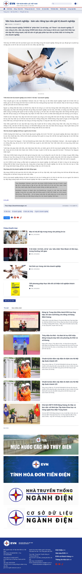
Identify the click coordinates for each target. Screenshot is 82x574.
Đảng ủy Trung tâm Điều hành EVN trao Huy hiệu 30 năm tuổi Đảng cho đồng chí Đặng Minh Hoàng (59, 314)
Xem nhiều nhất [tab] (17, 308)
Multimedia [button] (63, 9)
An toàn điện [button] (45, 9)
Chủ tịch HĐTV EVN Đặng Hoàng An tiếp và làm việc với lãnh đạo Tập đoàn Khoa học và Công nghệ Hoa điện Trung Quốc (59, 407)
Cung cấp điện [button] (72, 9)
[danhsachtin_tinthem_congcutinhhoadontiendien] (41, 469)
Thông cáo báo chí (30, 9)
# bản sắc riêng (28, 211)
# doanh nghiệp (17, 211)
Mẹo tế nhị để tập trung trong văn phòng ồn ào (47, 232)
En (77, 3)
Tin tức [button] (38, 9)
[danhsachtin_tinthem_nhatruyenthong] (41, 494)
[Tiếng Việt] (20, 3)
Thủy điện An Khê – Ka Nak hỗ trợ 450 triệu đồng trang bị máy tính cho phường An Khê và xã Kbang (60, 338)
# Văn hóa (7, 211)
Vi (75, 3)
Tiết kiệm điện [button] (54, 9)
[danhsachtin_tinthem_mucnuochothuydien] (41, 444)
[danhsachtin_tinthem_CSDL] (41, 517)
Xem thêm (6, 428)
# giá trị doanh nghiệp (41, 211)
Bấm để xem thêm (9, 300)
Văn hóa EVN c (14, 12)
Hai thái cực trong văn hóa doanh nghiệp (45, 266)
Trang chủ (6, 12)
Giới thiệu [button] (9, 9)
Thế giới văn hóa (24, 12)
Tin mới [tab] (6, 308)
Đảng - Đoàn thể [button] (18, 9)
